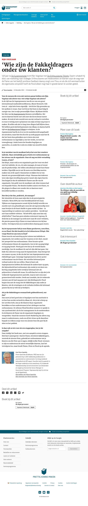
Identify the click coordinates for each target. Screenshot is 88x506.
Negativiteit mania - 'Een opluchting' (72, 230)
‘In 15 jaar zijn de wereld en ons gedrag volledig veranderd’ (72, 192)
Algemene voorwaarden (32, 483)
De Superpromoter (19, 76)
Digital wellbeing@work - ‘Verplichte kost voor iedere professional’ (72, 219)
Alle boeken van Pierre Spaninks (26, 374)
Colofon (44, 483)
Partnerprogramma (9, 466)
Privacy (52, 483)
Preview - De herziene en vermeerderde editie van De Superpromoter (69, 165)
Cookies (60, 483)
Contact (5, 445)
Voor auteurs (7, 459)
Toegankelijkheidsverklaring (33, 485)
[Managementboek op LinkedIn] (39, 492)
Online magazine (10, 23)
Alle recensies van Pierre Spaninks (26, 376)
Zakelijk (28, 438)
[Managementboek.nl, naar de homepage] (9, 9)
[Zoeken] (54, 8)
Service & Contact (49, 485)
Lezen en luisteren (9, 456)
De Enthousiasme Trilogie (58, 76)
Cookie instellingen (71, 483)
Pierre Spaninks (8, 90)
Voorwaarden (7, 449)
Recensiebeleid (8, 463)
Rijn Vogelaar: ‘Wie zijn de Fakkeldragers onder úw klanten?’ (39, 23)
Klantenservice (8, 438)
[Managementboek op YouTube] (44, 492)
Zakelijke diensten (31, 442)
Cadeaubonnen (30, 449)
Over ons (6, 442)
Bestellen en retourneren (11, 452)
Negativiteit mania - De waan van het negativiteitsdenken (70, 138)
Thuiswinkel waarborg (15, 483)
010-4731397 (82, 14)
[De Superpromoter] (66, 106)
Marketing (19, 23)
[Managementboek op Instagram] (48, 492)
